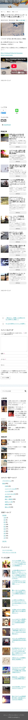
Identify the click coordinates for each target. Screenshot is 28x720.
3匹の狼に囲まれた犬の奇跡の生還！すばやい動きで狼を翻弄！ (17, 166)
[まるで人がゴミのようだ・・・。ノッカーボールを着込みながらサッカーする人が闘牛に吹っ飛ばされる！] (5, 201)
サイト (3, 365)
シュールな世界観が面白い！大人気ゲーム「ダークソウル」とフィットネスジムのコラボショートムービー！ (17, 182)
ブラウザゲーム (6, 481)
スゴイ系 (20, 20)
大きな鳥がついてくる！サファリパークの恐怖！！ (17, 274)
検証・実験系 (8, 499)
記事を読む (18, 146)
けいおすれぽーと (16, 717)
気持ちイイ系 (8, 502)
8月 (5, 522)
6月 (5, 526)
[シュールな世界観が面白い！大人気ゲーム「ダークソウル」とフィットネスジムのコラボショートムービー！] (5, 183)
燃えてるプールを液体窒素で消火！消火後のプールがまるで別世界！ (19, 698)
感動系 (7, 496)
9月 (5, 520)
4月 (5, 531)
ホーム (5, 715)
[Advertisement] (14, 92)
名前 (3, 353)
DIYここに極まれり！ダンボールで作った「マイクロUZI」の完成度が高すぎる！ (17, 423)
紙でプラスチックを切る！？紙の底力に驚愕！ (16, 233)
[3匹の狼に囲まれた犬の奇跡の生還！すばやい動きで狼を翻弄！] (5, 168)
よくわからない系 (10, 494)
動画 (24, 20)
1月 (5, 538)
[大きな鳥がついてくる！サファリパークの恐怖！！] (5, 277)
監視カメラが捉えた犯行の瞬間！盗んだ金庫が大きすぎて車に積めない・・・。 (17, 260)
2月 (5, 535)
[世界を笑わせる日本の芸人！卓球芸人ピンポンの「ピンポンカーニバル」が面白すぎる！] (5, 138)
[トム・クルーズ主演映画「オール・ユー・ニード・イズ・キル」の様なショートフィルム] (5, 219)
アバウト (22, 715)
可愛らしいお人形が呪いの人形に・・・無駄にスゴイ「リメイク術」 (16, 441)
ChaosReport (7, 124)
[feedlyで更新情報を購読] (2, 120)
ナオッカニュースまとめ (9, 552)
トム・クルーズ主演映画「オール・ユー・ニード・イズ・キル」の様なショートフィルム (17, 218)
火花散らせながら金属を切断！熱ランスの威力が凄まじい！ (19, 611)
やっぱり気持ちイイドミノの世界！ (16, 323)
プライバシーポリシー (13, 715)
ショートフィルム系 (10, 489)
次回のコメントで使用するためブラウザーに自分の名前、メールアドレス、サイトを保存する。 (14, 372)
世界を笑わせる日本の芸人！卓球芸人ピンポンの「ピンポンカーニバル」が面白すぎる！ (17, 137)
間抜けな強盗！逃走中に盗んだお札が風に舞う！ (17, 246)
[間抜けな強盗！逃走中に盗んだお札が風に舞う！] (5, 249)
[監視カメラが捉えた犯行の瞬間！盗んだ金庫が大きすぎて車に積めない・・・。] (5, 262)
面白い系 (7, 507)
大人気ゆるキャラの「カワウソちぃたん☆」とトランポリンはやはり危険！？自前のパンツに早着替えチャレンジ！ (19, 651)
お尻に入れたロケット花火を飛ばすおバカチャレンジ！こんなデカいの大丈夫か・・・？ (17, 402)
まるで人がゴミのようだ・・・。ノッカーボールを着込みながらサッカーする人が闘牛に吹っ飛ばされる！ (17, 200)
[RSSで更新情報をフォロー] (5, 120)
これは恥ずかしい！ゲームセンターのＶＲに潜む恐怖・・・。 (19, 582)
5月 (5, 529)
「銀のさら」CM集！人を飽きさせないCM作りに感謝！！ (15, 318)
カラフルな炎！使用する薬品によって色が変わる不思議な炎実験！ (17, 152)
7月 (5, 524)
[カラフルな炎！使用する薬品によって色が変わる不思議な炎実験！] (5, 154)
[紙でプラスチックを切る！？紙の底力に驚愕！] (5, 236)
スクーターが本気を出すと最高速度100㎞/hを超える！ (19, 640)
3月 (5, 533)
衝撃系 (7, 504)
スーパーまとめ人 (7, 550)
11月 (5, 517)
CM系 (6, 486)
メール (3, 359)
